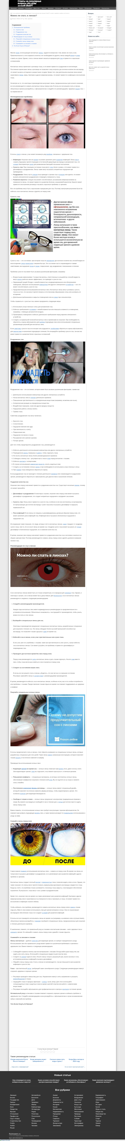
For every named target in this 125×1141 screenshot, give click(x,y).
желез (38, 467)
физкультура (57, 1123)
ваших (77, 89)
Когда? (90, 25)
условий (44, 913)
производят (50, 260)
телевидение (36, 1121)
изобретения (14, 1104)
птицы (55, 1116)
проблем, (49, 154)
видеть (61, 769)
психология (35, 1116)
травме (18, 470)
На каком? (100, 28)
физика (91, 64)
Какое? (109, 21)
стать (51, 167)
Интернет (58, 8)
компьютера (43, 284)
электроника (78, 1125)
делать (25, 453)
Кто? (99, 25)
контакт (38, 882)
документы (57, 1100)
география (99, 1097)
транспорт (78, 1121)
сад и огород (14, 1118)
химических (34, 464)
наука (33, 1111)
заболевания (100, 1100)
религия (98, 1116)
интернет (56, 1104)
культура (77, 1107)
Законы (44, 8)
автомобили (35, 1095)
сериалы (56, 1118)
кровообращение (19, 979)
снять (34, 659)
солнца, (44, 982)
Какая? (109, 19)
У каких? (109, 30)
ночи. (51, 780)
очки (72, 659)
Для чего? (100, 17)
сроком (23, 957)
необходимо (55, 328)
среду (31, 164)
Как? (99, 19)
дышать (18, 758)
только (79, 527)
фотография (78, 1123)
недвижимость (58, 1111)
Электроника (105, 8)
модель (37, 813)
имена (33, 1104)
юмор (98, 1125)
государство (14, 1100)
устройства (69, 284)
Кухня (81, 8)
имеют (50, 755)
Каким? (100, 21)
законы (91, 43)
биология (91, 57)
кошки (55, 1107)
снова (78, 55)
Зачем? (91, 19)
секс (33, 1118)
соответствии (38, 676)
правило (24, 871)
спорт (98, 1118)
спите (18, 154)
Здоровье (51, 8)
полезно (23, 793)
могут (77, 159)
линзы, (41, 53)
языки (12, 1128)
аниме (55, 1095)
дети (33, 1100)
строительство (15, 1121)
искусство (78, 1104)
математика (57, 1109)
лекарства (13, 1109)
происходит (29, 263)
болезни (56, 1097)
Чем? (90, 32)
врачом (37, 921)
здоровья (68, 593)
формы (34, 788)
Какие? (91, 21)
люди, (18, 53)
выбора (42, 322)
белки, (21, 75)
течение (33, 397)
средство (35, 941)
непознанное (79, 1111)
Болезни (20, 8)
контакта (23, 461)
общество (99, 1111)
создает (15, 164)
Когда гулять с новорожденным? (19, 1067)
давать (72, 907)
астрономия (78, 1095)
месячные (78, 1109)
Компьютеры (73, 8)
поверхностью (47, 882)
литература (35, 1109)
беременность (101, 1095)
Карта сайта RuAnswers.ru (16, 1138)
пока (33, 771)
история (99, 1104)
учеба (12, 1123)
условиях (33, 309)
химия (98, 1123)
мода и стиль (101, 1109)
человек (34, 1125)
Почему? (91, 30)
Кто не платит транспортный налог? (75, 1067)
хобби (12, 1125)
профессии (14, 1116)
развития (59, 159)
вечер (72, 55)
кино (12, 1107)
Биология (14, 8)
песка (32, 266)
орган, (29, 968)
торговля (56, 1121)
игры (97, 1102)
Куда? (108, 25)
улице (56, 297)
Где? (90, 17)
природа (91, 50)
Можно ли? (19, 18)
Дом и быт (37, 8)
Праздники (96, 8)
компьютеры (36, 1107)
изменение (27, 788)
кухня (98, 1107)
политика (34, 1114)
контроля (66, 989)
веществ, (42, 464)
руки (49, 458)
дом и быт (78, 1100)
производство (101, 1114)
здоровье (30, 18)
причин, (77, 485)
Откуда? (109, 28)
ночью (61, 802)
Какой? (91, 23)
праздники (57, 1114)
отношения (14, 1114)
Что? (99, 32)
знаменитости (58, 1102)
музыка (12, 1111)
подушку (62, 174)
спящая (35, 174)
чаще (65, 524)
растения (77, 1116)
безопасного (58, 595)
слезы (23, 263)
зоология (91, 70)
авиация (13, 1095)
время (36, 159)
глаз (61, 58)
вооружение (78, 1097)
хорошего (13, 932)
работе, (39, 453)
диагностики (17, 331)
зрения (24, 769)
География (28, 8)
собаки (77, 1118)
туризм (98, 1121)
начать (19, 279)
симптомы (17, 328)
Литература (88, 8)
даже (45, 631)
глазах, (37, 266)
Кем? (108, 23)
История (65, 8)
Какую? (100, 23)
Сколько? (100, 30)
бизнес (12, 1097)
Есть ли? (109, 17)
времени (54, 474)
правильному (68, 813)
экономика (57, 1125)
